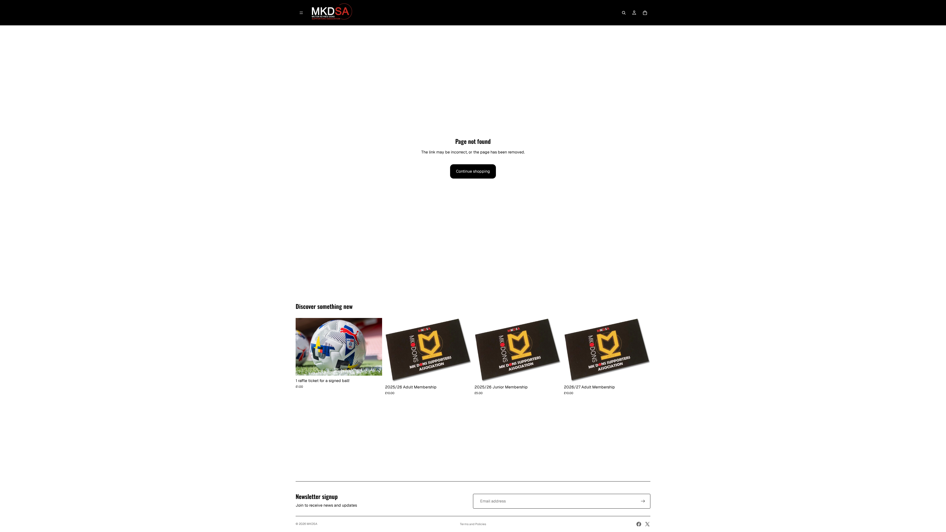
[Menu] (301, 12)
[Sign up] (643, 501)
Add (378, 367)
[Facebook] (639, 524)
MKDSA (312, 524)
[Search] (623, 12)
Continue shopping (473, 171)
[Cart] (645, 12)
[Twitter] (647, 524)
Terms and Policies (473, 524)
